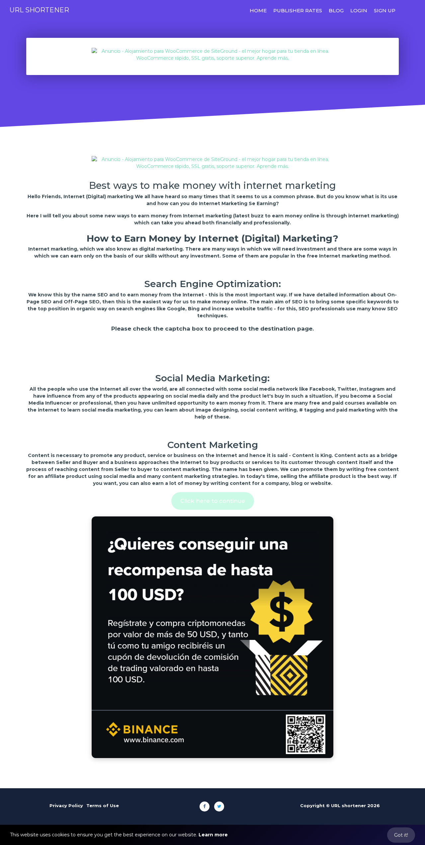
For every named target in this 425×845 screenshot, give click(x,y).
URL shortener (39, 10)
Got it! (401, 835)
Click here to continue (212, 501)
